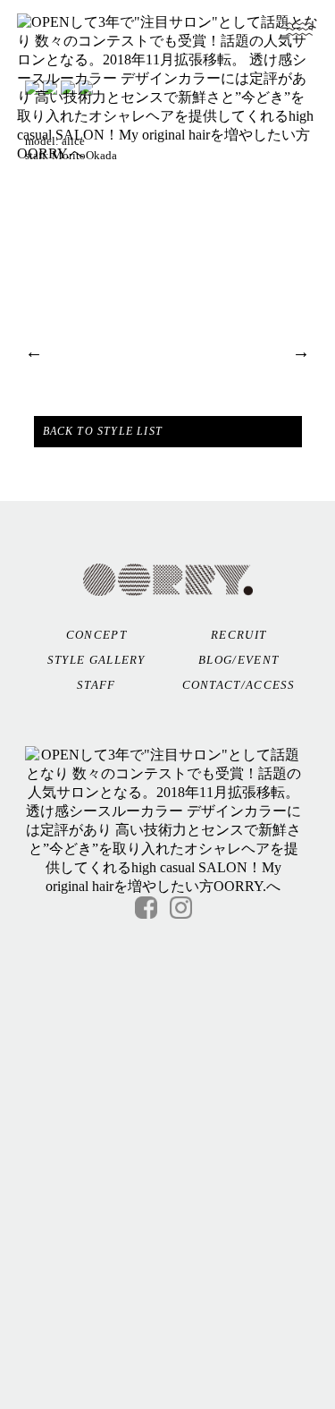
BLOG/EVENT (238, 659)
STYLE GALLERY (96, 659)
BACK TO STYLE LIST (103, 431)
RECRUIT (238, 634)
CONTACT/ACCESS (239, 685)
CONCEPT (96, 634)
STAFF (96, 685)
